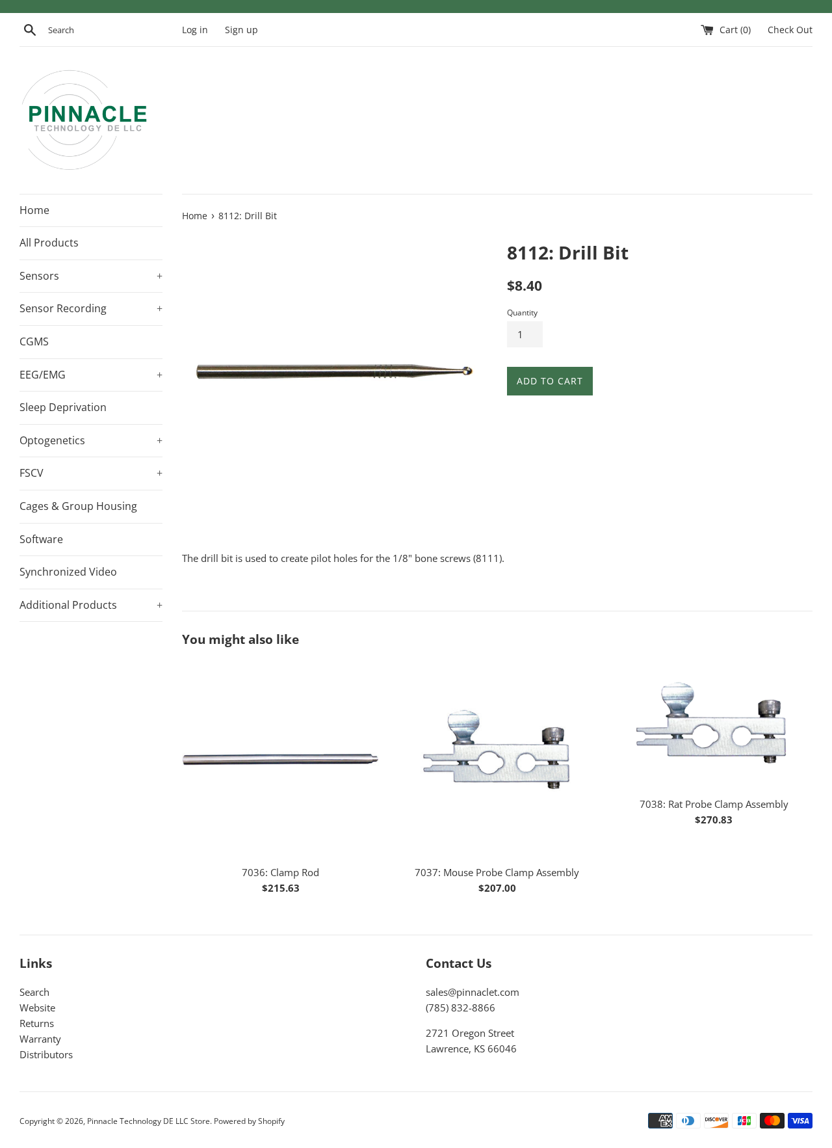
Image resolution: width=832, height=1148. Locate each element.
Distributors (46, 1054)
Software (41, 539)
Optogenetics (91, 440)
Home (34, 210)
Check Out (790, 30)
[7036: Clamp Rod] (280, 758)
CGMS (34, 341)
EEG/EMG (91, 374)
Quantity (522, 312)
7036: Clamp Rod (280, 872)
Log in (195, 30)
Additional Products (91, 605)
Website (37, 1007)
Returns (37, 1023)
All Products (49, 242)
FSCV (91, 473)
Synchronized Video (68, 572)
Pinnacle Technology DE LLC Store (148, 1121)
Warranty (40, 1038)
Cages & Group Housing (78, 506)
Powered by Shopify (249, 1121)
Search (34, 991)
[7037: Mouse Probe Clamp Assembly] (496, 758)
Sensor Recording (91, 308)
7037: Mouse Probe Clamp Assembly (497, 872)
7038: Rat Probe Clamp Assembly (714, 803)
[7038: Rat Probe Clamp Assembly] (714, 725)
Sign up (241, 30)
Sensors (91, 276)
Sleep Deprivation (63, 407)
